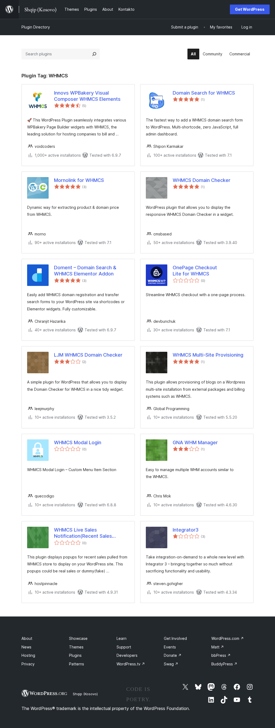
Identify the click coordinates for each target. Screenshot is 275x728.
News (26, 647)
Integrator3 (185, 530)
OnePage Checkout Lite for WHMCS (195, 271)
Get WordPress (250, 9)
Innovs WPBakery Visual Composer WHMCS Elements (87, 96)
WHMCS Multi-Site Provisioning (208, 355)
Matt (217, 647)
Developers (127, 655)
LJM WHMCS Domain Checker (88, 355)
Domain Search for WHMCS (204, 93)
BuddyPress (224, 664)
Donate (173, 655)
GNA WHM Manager (195, 442)
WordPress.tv (131, 664)
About (26, 638)
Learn (121, 638)
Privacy (28, 664)
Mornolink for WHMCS (79, 180)
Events (170, 647)
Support (124, 647)
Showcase (78, 638)
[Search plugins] (94, 54)
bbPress (221, 655)
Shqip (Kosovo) (85, 694)
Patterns (76, 664)
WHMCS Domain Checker (201, 180)
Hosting (28, 655)
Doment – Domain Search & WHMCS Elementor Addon (85, 271)
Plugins (75, 655)
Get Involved (175, 638)
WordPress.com (227, 638)
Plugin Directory (35, 27)
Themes (76, 647)
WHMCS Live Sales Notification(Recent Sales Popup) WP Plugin (83, 533)
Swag (171, 664)
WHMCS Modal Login (77, 442)
